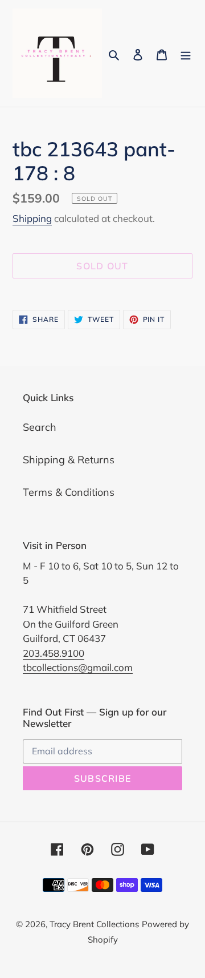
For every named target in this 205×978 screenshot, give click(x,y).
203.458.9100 (53, 653)
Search (39, 427)
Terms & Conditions (68, 492)
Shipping (32, 218)
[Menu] (186, 53)
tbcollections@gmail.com (78, 667)
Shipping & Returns (68, 459)
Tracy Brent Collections (94, 924)
